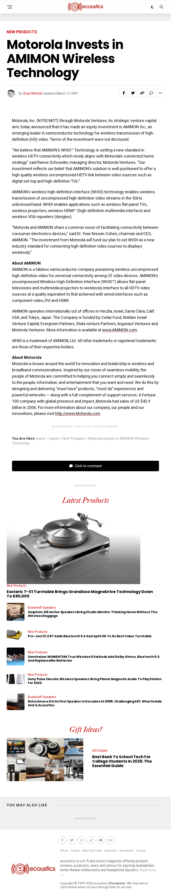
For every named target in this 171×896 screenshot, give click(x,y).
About (64, 850)
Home (40, 438)
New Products (73, 438)
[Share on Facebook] (124, 93)
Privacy (140, 850)
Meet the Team (92, 850)
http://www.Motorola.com (77, 413)
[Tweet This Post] (133, 93)
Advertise (110, 850)
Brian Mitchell (32, 93)
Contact (75, 850)
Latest (54, 438)
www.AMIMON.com (119, 330)
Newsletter (126, 850)
